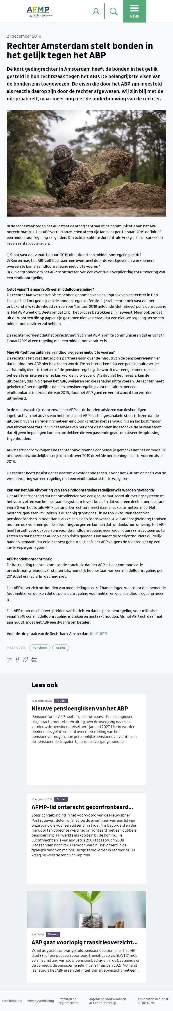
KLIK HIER (98, 634)
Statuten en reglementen (68, 1001)
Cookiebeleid (12, 1001)
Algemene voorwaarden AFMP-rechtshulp (107, 1001)
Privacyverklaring (40, 1001)
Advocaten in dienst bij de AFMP (153, 1001)
